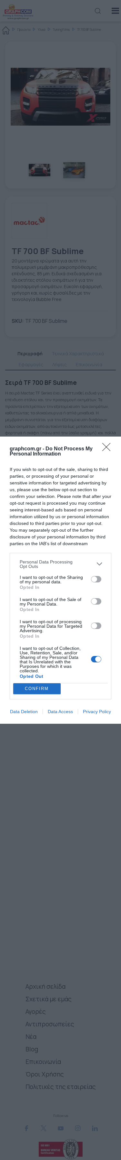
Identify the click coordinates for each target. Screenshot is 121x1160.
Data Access (60, 711)
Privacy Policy (97, 711)
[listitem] (60, 564)
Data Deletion (24, 711)
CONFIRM (37, 688)
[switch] (96, 579)
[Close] (108, 449)
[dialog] (60, 580)
